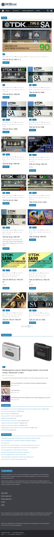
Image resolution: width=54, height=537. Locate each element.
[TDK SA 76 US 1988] (40, 109)
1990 (33, 315)
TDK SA (45, 56)
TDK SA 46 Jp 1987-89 (11, 237)
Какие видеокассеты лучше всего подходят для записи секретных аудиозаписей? (21, 409)
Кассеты (34, 85)
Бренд (7, 10)
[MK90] (2, 10)
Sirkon (5, 56)
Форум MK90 (4, 493)
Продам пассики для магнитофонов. (10, 423)
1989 (10, 232)
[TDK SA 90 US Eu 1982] (40, 183)
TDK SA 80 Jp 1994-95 (37, 236)
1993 (36, 159)
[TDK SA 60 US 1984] (13, 183)
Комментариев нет (20, 56)
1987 (27, 56)
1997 (21, 315)
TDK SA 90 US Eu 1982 (38, 202)
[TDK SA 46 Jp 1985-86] (13, 144)
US (47, 56)
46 (9, 159)
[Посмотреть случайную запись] (51, 10)
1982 (31, 197)
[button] (9, 11)
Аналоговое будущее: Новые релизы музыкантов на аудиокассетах (17, 457)
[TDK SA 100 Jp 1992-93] (40, 144)
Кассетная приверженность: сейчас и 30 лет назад (13, 454)
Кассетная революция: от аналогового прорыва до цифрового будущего (29, 383)
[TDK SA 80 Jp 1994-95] (40, 217)
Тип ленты (15, 10)
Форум (38, 10)
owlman (12, 375)
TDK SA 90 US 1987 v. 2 (12, 59)
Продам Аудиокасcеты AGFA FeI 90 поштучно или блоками (15, 427)
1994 (31, 232)
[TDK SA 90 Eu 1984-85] (13, 75)
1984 (5, 89)
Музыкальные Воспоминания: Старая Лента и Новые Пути (15, 452)
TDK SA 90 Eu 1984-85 (11, 94)
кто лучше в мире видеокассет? (8, 411)
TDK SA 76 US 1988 (36, 127)
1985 (7, 89)
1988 (31, 89)
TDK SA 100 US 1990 (37, 319)
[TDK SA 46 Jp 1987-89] (13, 217)
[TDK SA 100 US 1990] (40, 300)
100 (31, 159)
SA (39, 56)
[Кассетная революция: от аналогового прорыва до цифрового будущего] (5, 384)
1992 (33, 159)
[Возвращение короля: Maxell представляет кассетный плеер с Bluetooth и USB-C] (27, 351)
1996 (18, 315)
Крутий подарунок (5, 413)
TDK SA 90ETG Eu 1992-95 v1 (39, 280)
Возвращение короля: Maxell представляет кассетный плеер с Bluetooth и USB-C (25, 371)
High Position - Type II (34, 56)
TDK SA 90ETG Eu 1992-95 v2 (13, 280)
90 (28, 56)
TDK (3, 54)
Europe (12, 89)
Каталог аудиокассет (6, 496)
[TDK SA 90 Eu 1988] (13, 109)
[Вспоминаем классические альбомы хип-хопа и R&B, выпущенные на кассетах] (5, 398)
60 (6, 197)
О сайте (3, 502)
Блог (4, 367)
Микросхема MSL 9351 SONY (8, 416)
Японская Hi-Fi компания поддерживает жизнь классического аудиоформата (19, 447)
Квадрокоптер (4, 418)
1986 (7, 159)
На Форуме (6, 405)
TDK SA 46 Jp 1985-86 (11, 163)
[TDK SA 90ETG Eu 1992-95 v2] (13, 260)
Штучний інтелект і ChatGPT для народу (11, 420)
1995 (34, 232)
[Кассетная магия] (5, 391)
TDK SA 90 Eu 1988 (10, 129)
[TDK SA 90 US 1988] (40, 75)
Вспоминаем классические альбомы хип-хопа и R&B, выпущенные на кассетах (30, 397)
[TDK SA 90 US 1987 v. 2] (27, 36)
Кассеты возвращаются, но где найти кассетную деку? (14, 450)
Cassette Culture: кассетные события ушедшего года (13, 459)
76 (33, 124)
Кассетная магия (15, 390)
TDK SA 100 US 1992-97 (12, 319)
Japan (21, 159)
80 (36, 232)
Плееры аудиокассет (28, 10)
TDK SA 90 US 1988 (36, 92)
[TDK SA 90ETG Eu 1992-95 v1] (40, 260)
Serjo (31, 157)
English (3, 505)
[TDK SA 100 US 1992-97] (13, 300)
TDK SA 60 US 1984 (10, 200)
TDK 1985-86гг (4, 430)
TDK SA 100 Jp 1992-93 (38, 164)
